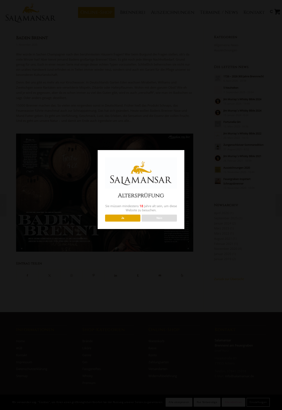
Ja (122, 218)
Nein (159, 218)
